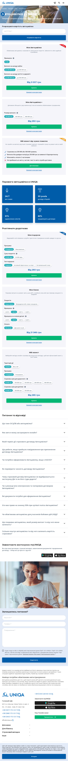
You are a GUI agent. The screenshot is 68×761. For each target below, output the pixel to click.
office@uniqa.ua (7, 720)
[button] (21, 70)
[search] (59, 3)
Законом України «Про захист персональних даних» (39, 654)
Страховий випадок (11, 732)
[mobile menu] (63, 3)
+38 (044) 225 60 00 (43, 694)
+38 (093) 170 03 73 (10, 716)
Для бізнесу (7, 728)
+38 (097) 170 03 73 (10, 710)
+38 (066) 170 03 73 (10, 713)
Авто (16, 8)
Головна (4, 8)
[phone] (55, 3)
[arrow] (29, 725)
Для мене (10, 8)
